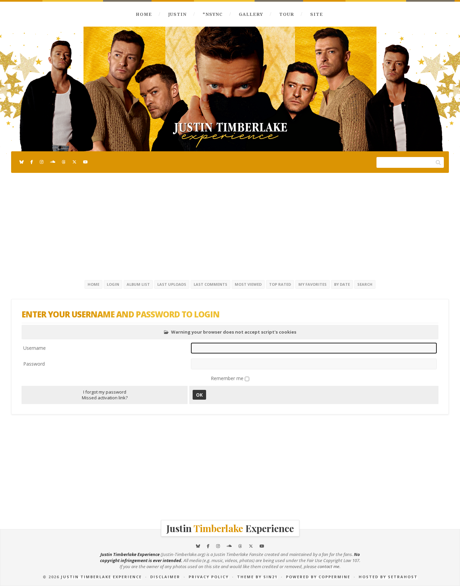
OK (199, 395)
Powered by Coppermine (318, 576)
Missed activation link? (105, 398)
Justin (177, 14)
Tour (286, 14)
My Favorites (312, 284)
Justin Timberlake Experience (101, 576)
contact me (328, 566)
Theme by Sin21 (257, 576)
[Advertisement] (230, 225)
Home (144, 14)
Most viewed (248, 284)
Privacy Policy (209, 576)
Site (316, 14)
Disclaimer (165, 576)
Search (364, 284)
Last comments (210, 284)
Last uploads (171, 284)
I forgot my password (104, 392)
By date (342, 284)
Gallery (251, 14)
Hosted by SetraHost (388, 576)
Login (113, 284)
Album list (138, 284)
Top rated (280, 284)
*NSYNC (213, 14)
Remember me (228, 378)
